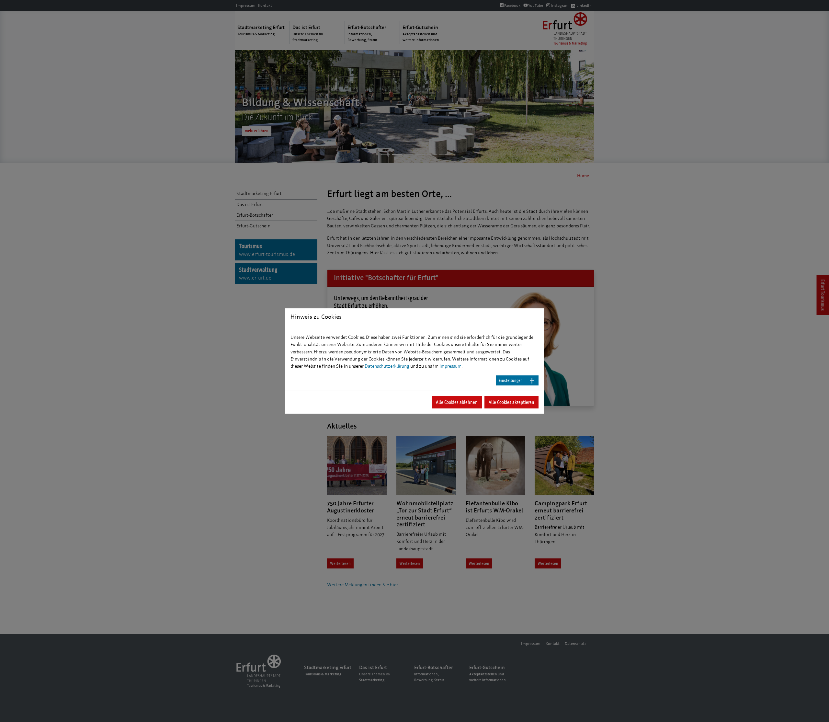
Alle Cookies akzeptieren (511, 402)
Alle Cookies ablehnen (457, 402)
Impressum (450, 366)
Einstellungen (511, 380)
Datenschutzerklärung (387, 366)
